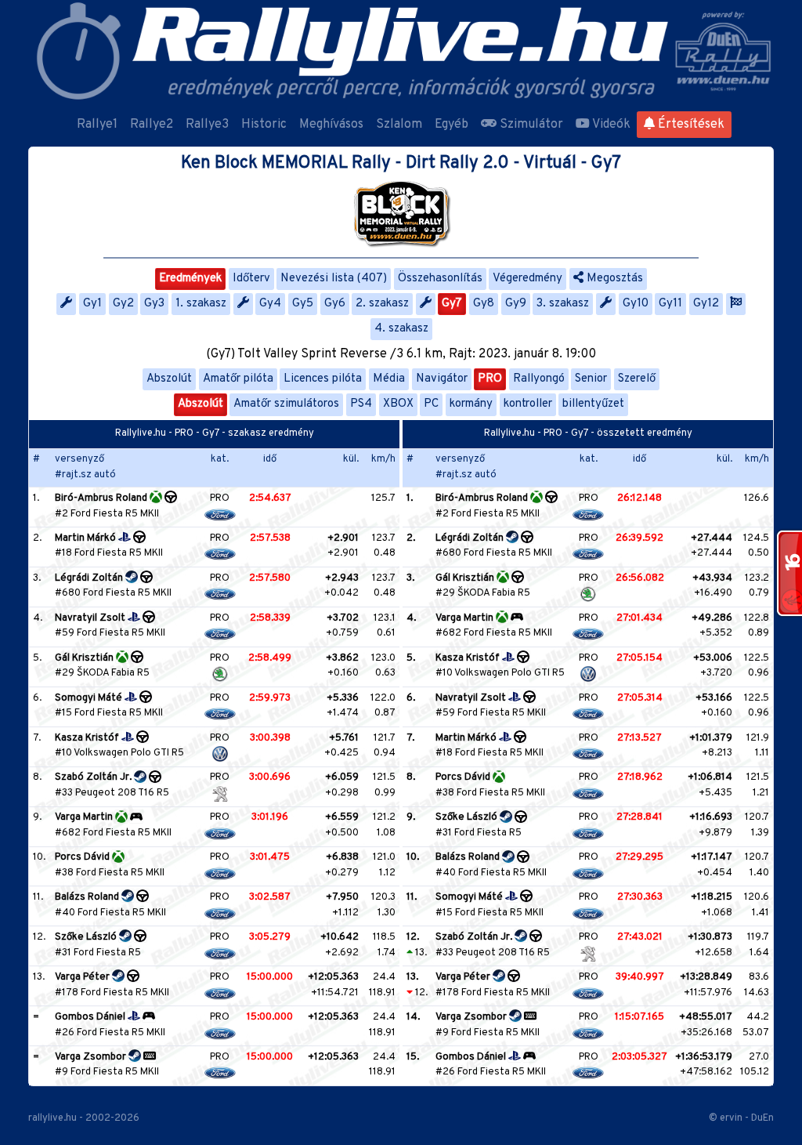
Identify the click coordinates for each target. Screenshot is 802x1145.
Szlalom (399, 124)
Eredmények (190, 278)
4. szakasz (401, 328)
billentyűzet (593, 404)
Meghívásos (331, 124)
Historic (264, 124)
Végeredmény (527, 278)
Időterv (251, 278)
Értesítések (689, 124)
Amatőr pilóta (238, 378)
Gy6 (334, 303)
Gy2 (123, 303)
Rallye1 (97, 124)
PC (431, 404)
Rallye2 (151, 124)
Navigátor (442, 378)
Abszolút (169, 378)
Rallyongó (539, 378)
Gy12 (706, 303)
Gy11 (670, 303)
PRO (490, 378)
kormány (471, 404)
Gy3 (154, 303)
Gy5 (302, 303)
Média (389, 378)
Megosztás (613, 278)
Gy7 (452, 303)
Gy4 (270, 303)
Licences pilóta (323, 378)
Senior (591, 378)
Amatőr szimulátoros (286, 404)
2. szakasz (382, 303)
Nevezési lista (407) (333, 278)
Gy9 (515, 303)
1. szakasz (200, 303)
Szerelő (637, 378)
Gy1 (92, 303)
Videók (610, 124)
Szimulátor (530, 124)
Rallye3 (207, 124)
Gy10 (635, 303)
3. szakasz (562, 303)
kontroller (528, 404)
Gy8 (483, 303)
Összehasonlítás (440, 278)
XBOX (398, 404)
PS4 (361, 404)
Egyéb (451, 124)
